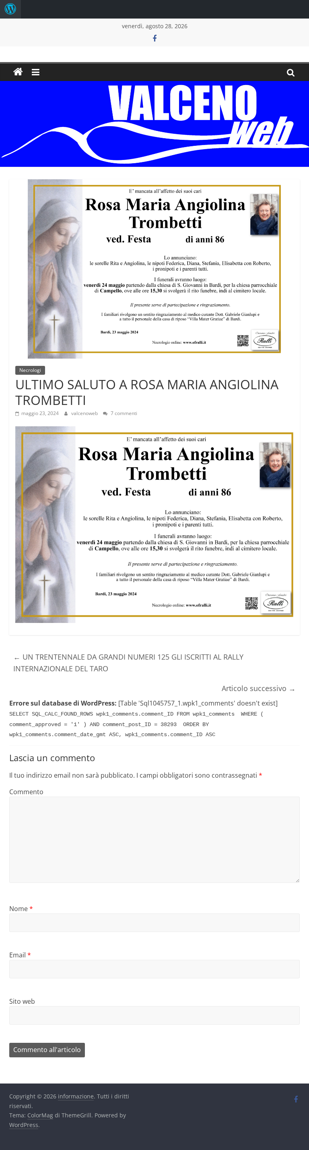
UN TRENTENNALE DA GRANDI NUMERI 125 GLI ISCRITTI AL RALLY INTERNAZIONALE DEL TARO (128, 662)
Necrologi (30, 370)
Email (20, 955)
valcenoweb (85, 413)
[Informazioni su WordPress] (10, 9)
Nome (21, 908)
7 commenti (123, 413)
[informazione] (18, 72)
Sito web (22, 1001)
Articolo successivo (259, 688)
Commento (26, 791)
